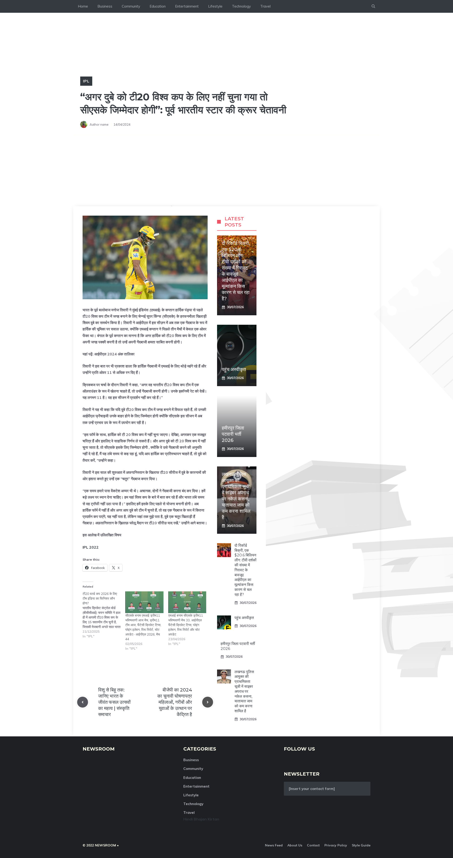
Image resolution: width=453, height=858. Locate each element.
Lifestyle (215, 6)
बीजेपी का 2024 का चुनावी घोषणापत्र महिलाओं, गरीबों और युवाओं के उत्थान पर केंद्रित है (174, 702)
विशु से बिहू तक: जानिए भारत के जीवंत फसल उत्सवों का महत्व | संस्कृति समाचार (114, 702)
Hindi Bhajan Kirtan (201, 819)
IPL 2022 (91, 547)
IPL (86, 81)
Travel (265, 6)
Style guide (361, 845)
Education (158, 6)
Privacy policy (335, 845)
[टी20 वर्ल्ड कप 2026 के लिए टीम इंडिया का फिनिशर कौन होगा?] (104, 615)
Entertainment (187, 6)
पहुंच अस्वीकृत (234, 369)
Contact (313, 845)
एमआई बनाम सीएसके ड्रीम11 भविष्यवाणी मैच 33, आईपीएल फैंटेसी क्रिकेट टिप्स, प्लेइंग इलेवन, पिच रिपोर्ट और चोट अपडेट (185, 624)
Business (104, 6)
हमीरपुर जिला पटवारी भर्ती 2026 (233, 434)
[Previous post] (83, 702)
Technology (241, 6)
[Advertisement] (226, 171)
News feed (274, 845)
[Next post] (208, 702)
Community (131, 6)
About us (294, 845)
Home (83, 6)
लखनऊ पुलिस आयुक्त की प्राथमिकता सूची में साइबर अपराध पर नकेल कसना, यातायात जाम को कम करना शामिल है (244, 691)
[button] (373, 6)
